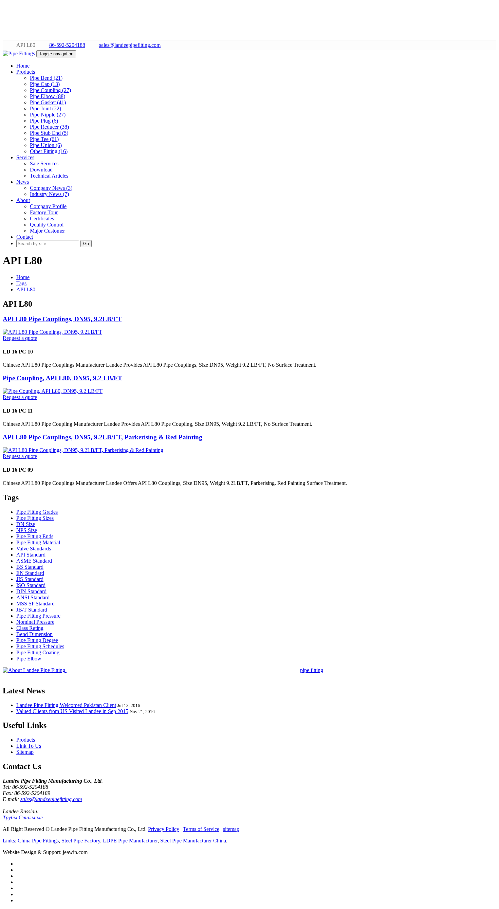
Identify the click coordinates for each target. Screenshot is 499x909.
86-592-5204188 (67, 45)
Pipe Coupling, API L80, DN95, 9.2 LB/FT (62, 378)
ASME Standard (34, 561)
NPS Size (26, 530)
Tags (21, 283)
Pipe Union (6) (46, 145)
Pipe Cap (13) (45, 84)
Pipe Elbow (28, 658)
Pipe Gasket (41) (48, 102)
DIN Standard (31, 591)
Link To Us (28, 746)
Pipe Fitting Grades (37, 512)
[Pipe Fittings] (19, 53)
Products (25, 740)
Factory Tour (44, 212)
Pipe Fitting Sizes (35, 518)
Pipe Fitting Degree (37, 640)
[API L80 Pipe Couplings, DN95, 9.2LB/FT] (52, 332)
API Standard (30, 555)
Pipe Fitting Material (38, 542)
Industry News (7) (49, 194)
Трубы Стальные (23, 817)
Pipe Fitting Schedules (40, 646)
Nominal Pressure (35, 622)
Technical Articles (49, 176)
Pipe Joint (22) (45, 108)
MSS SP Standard (35, 603)
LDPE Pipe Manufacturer (130, 840)
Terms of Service (201, 829)
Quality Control (46, 225)
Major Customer (47, 231)
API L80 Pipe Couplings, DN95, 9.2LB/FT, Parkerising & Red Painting (102, 437)
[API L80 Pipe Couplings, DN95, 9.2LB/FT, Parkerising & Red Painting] (83, 450)
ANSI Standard (33, 597)
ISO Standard (30, 585)
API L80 (25, 289)
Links (9, 840)
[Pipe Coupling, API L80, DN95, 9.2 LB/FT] (53, 391)
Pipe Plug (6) (44, 121)
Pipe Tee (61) (44, 139)
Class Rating (29, 628)
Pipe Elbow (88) (47, 96)
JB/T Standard (31, 610)
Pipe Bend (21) (46, 78)
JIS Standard (29, 579)
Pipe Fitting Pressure (38, 616)
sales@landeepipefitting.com (130, 45)
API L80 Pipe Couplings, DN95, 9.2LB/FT (62, 319)
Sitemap (25, 752)
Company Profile (48, 206)
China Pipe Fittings (38, 840)
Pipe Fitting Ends (34, 536)
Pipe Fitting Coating (37, 652)
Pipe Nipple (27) (48, 114)
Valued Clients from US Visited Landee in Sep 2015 (72, 711)
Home (23, 277)
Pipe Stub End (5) (49, 133)
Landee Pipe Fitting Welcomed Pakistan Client (66, 705)
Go (86, 243)
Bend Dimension (34, 634)
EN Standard (30, 573)
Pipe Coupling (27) (50, 90)
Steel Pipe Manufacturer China (193, 840)
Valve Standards (33, 548)
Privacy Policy (163, 829)
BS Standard (29, 567)
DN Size (25, 524)
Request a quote (20, 338)
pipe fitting (311, 670)
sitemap (231, 829)
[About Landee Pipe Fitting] (35, 670)
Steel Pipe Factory (80, 840)
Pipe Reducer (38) (49, 127)
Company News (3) (51, 188)
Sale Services (44, 163)
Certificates (42, 218)
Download (41, 169)
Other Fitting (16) (49, 151)
